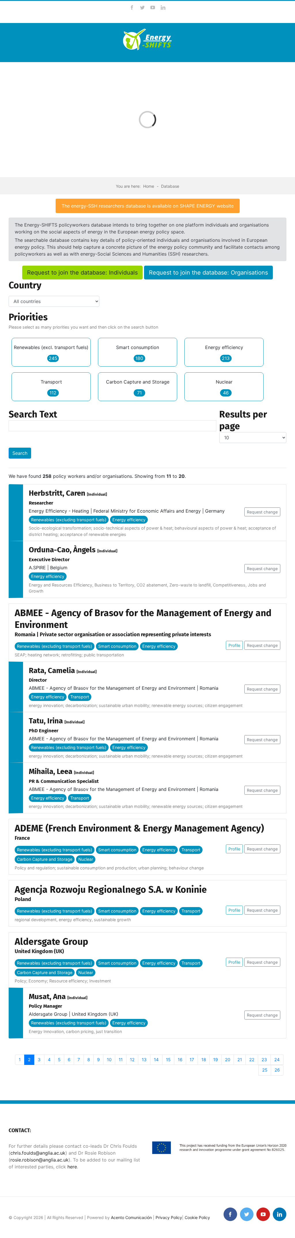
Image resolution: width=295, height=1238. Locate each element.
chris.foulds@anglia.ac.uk (37, 1153)
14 (156, 1059)
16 (180, 1059)
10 (109, 1059)
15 (168, 1059)
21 (239, 1059)
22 (251, 1059)
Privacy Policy (169, 1217)
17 (192, 1059)
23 (264, 1059)
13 (144, 1059)
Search (19, 453)
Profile (234, 645)
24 (277, 1059)
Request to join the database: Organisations (208, 272)
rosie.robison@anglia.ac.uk (39, 1160)
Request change (262, 511)
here (71, 1167)
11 (121, 1059)
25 (264, 1070)
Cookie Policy (197, 1217)
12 (132, 1059)
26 (277, 1070)
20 (227, 1059)
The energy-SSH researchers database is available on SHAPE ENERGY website (148, 206)
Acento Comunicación (131, 1217)
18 (203, 1059)
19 (215, 1059)
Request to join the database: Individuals (82, 272)
